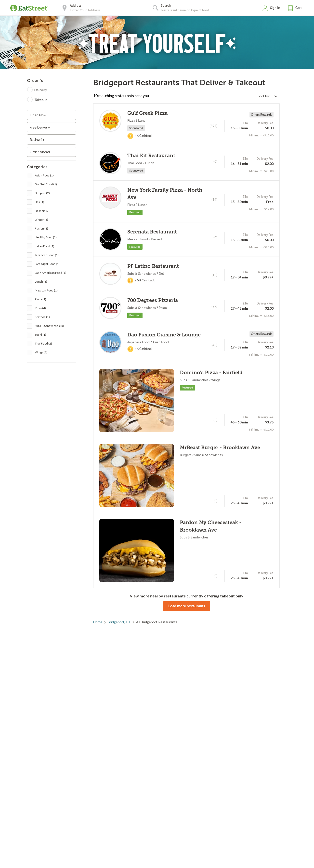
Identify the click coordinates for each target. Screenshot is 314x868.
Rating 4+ (37, 139)
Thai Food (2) (43, 343)
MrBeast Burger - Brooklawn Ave (220, 447)
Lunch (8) (41, 281)
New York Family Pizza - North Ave (164, 193)
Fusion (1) (41, 228)
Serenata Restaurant (152, 232)
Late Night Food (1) (47, 263)
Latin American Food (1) (50, 272)
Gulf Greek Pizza (147, 113)
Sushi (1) (40, 334)
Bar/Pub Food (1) (46, 184)
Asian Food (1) (44, 175)
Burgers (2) (42, 193)
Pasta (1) (40, 299)
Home (97, 622)
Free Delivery (40, 127)
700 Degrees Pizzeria (152, 300)
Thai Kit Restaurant (151, 156)
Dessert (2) (42, 210)
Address (75, 5)
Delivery (40, 90)
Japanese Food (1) (47, 255)
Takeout (40, 100)
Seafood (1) (42, 316)
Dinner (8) (41, 219)
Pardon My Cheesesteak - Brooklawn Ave (210, 526)
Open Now (38, 115)
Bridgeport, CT (119, 622)
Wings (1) (41, 352)
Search (166, 5)
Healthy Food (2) (46, 237)
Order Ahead (40, 152)
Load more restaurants (186, 606)
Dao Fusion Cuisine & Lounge (164, 335)
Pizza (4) (40, 308)
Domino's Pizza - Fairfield (211, 373)
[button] (296, 8)
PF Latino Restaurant (153, 266)
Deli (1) (39, 201)
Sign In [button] (275, 8)
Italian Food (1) (44, 246)
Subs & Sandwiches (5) (49, 325)
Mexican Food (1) (46, 290)
